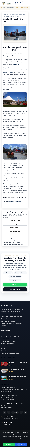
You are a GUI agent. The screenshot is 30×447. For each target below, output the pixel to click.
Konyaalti (6, 68)
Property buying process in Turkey (10, 311)
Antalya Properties (15, 227)
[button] (27, 3)
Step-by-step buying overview (12, 242)
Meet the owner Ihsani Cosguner (10, 353)
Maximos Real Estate (14, 201)
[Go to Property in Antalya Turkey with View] (4, 378)
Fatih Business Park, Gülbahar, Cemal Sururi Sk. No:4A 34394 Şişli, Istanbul (14, 389)
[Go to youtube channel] (4, 412)
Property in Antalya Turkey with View (17, 377)
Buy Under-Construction (8, 321)
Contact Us (4, 346)
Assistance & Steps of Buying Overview (12, 309)
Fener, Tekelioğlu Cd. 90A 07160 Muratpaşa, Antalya (9, 397)
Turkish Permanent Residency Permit (11, 316)
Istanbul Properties (15, 224)
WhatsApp (15, 284)
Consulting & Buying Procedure (10, 336)
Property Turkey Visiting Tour (9, 341)
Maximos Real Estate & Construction (11, 334)
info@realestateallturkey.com (11, 418)
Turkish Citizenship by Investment (10, 319)
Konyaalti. (16, 64)
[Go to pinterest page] (25, 412)
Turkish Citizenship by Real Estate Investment (18, 363)
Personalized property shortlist (12, 238)
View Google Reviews (6, 407)
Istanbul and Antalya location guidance (15, 240)
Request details (15, 289)
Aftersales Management (8, 343)
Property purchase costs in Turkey (11, 314)
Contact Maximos (15, 231)
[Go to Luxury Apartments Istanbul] (4, 371)
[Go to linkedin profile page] (21, 412)
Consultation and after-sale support (14, 244)
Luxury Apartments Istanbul (16, 369)
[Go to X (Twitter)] (13, 412)
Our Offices (4, 351)
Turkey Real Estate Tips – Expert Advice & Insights (12, 324)
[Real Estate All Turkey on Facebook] (8, 412)
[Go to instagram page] (17, 412)
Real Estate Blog (7, 14)
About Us (3, 348)
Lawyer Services (5, 339)
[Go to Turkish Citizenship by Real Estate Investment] (4, 364)
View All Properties (15, 220)
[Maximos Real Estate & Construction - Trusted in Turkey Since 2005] (7, 3)
